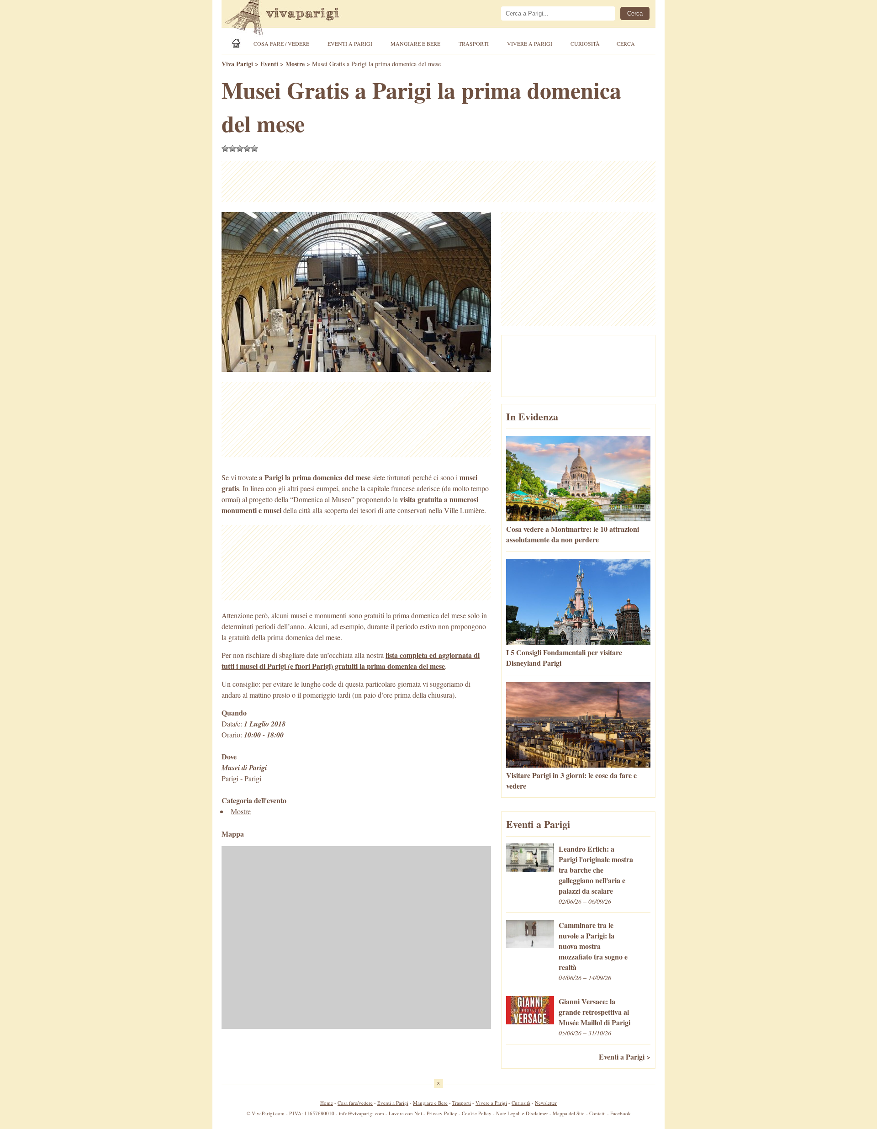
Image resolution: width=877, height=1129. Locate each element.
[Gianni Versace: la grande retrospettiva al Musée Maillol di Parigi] (530, 1021)
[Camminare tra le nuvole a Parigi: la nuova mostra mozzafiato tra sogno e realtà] (530, 945)
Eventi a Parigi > (624, 1056)
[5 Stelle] (254, 148)
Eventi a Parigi (350, 43)
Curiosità (585, 43)
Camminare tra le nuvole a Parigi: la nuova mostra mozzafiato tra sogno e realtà (593, 946)
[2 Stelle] (232, 148)
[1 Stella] (225, 148)
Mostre (241, 811)
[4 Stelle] (247, 148)
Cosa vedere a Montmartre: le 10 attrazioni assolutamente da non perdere (572, 534)
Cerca (626, 43)
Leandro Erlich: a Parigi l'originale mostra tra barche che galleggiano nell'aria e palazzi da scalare (596, 869)
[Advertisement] (438, 181)
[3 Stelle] (239, 148)
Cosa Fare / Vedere (281, 43)
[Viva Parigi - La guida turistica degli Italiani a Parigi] (290, 18)
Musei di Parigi (244, 768)
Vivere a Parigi (529, 43)
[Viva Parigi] (237, 43)
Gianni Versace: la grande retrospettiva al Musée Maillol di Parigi (594, 1012)
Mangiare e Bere (415, 43)
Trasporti (474, 43)
